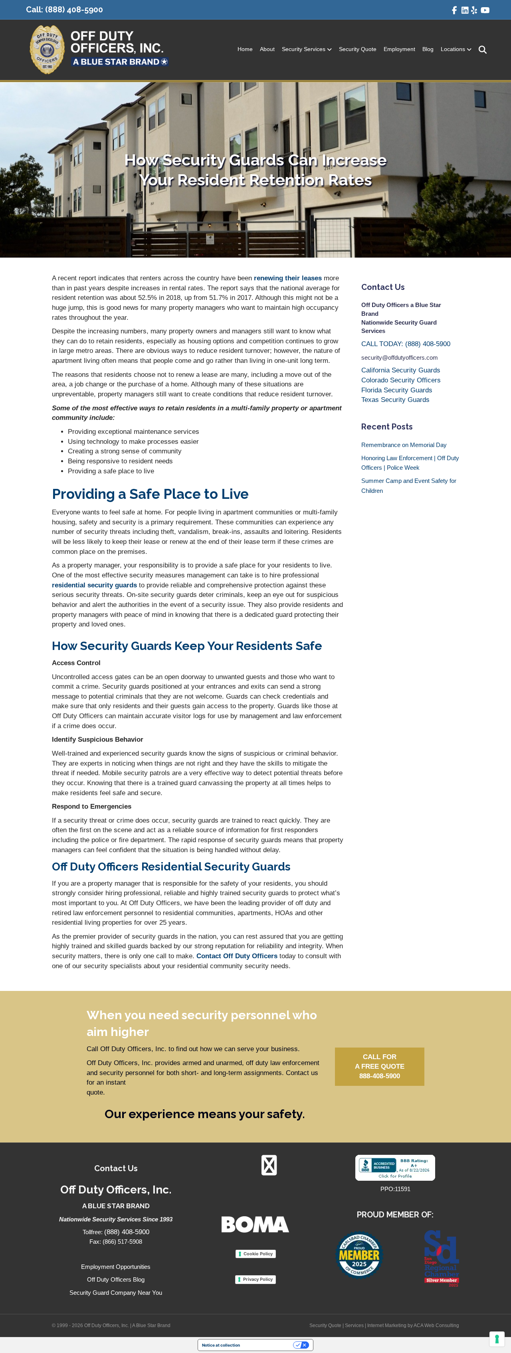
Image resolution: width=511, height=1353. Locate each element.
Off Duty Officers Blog (116, 1279)
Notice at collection (221, 1345)
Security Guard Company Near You (115, 1292)
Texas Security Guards (395, 400)
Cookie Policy (258, 1253)
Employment (399, 49)
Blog (428, 49)
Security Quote (357, 49)
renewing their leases (287, 278)
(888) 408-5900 (74, 9)
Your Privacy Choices (269, 1345)
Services (354, 1325)
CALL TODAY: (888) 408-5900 (405, 344)
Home (245, 49)
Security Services (303, 49)
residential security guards (94, 585)
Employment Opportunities (116, 1266)
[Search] (480, 50)
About (267, 49)
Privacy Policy (258, 1279)
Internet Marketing (386, 1325)
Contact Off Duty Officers (236, 956)
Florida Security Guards (396, 390)
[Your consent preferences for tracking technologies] (497, 1339)
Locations (453, 49)
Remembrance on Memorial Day (404, 444)
